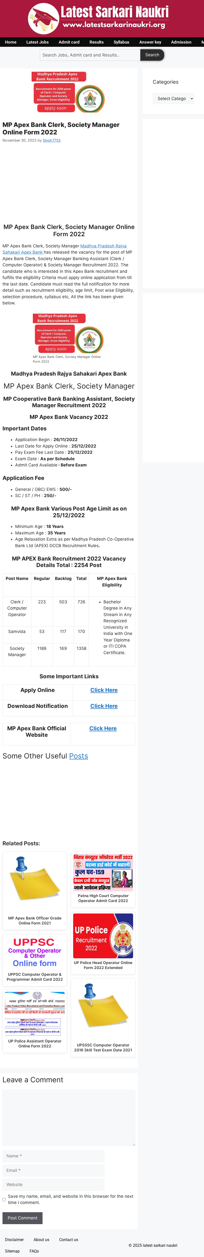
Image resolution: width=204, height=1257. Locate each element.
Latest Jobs (37, 42)
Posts (78, 755)
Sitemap (12, 1251)
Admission (181, 42)
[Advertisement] (68, 186)
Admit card (69, 42)
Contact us (68, 1239)
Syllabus (121, 42)
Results (97, 42)
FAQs (34, 1251)
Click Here (104, 690)
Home (10, 42)
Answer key (150, 42)
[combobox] (90, 55)
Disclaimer (14, 1239)
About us (41, 1239)
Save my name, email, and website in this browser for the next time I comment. (70, 1199)
